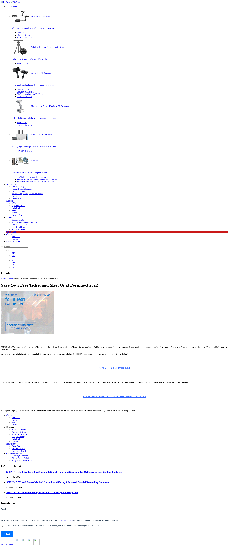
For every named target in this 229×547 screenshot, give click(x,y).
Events (14, 213)
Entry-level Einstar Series (22, 460)
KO (13, 263)
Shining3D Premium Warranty (24, 222)
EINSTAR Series (24, 151)
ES (13, 260)
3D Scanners (11, 7)
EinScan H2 (22, 122)
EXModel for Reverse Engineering (31, 177)
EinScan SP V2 (23, 33)
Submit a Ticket (18, 229)
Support (9, 217)
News (14, 210)
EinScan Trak (22, 63)
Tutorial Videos (18, 227)
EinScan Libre (23, 89)
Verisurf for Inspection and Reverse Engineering (37, 179)
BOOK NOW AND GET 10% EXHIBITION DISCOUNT (114, 396)
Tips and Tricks (18, 205)
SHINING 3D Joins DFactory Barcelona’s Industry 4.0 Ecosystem (42, 492)
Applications (11, 184)
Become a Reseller (19, 451)
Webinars (15, 203)
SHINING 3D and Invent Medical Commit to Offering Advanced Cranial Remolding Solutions (57, 482)
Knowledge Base (19, 432)
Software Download (20, 434)
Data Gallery (17, 208)
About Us (16, 236)
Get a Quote (11, 232)
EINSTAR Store (13, 241)
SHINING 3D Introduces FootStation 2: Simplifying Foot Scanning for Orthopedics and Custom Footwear (64, 472)
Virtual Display (18, 186)
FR (13, 258)
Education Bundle (19, 429)
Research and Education (22, 189)
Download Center (19, 225)
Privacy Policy (7, 545)
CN (13, 267)
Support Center (18, 220)
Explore (9, 201)
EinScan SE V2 (23, 35)
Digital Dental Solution (21, 458)
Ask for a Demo (18, 448)
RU (13, 253)
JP (13, 265)
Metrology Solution (20, 456)
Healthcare (16, 198)
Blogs (14, 425)
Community (17, 239)
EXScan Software (24, 37)
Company (10, 234)
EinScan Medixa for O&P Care (30, 94)
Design (15, 196)
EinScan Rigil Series (25, 92)
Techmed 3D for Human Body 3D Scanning (35, 182)
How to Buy (17, 215)
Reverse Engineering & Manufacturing (28, 193)
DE (13, 255)
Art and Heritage (19, 191)
